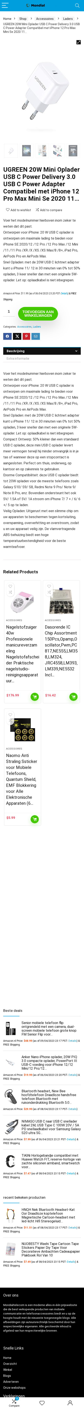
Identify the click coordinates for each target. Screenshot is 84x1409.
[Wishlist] (42, 1403)
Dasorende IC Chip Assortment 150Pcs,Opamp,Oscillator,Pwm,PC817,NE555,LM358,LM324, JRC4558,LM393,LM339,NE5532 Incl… (61, 651)
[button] (78, 42)
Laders (68, 18)
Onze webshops (14, 1387)
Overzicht (10, 1363)
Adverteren (11, 1381)
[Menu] (5, 5)
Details (64, 293)
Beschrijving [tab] (16, 351)
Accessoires (45, 18)
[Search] (77, 5)
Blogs (7, 1375)
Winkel (7, 1369)
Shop (22, 18)
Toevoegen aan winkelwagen (38, 314)
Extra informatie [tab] (18, 358)
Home (7, 18)
